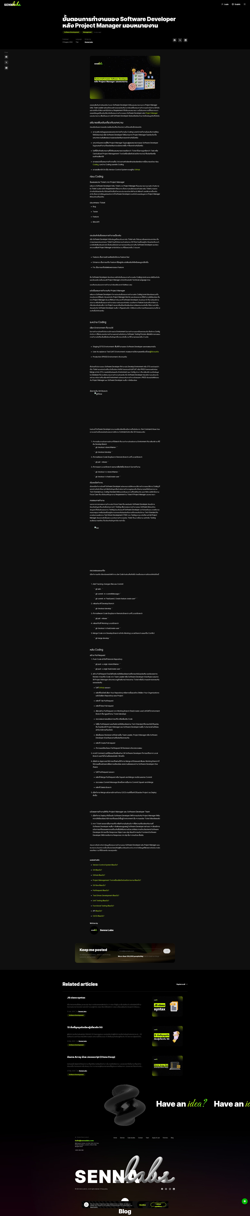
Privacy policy (104, 1189)
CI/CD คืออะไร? (98, 916)
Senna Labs (89, 42)
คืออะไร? (98, 911)
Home (115, 1138)
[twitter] (180, 40)
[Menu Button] (244, 4)
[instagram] (170, 1189)
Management (87, 32)
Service (122, 1138)
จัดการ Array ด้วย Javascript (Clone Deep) (91, 1057)
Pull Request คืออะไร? (101, 890)
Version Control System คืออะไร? (105, 865)
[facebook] (175, 40)
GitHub (137, 169)
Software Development (71, 32)
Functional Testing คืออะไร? (103, 906)
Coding (96, 164)
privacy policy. (94, 1207)
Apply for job (156, 1138)
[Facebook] (162, 1189)
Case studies (131, 1138)
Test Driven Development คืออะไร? (106, 895)
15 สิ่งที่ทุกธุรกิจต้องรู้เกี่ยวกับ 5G (85, 1027)
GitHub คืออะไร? (99, 875)
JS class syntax (76, 997)
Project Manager (152, 113)
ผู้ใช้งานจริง (154, 352)
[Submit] (166, 951)
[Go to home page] (12, 4)
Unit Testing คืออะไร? (101, 900)
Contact (140, 1138)
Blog (172, 1138)
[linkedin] (186, 40)
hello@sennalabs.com (84, 1141)
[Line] (166, 1189)
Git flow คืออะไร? (99, 885)
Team (147, 1138)
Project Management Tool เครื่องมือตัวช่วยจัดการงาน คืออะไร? (117, 880)
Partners (165, 1138)
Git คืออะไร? (97, 870)
